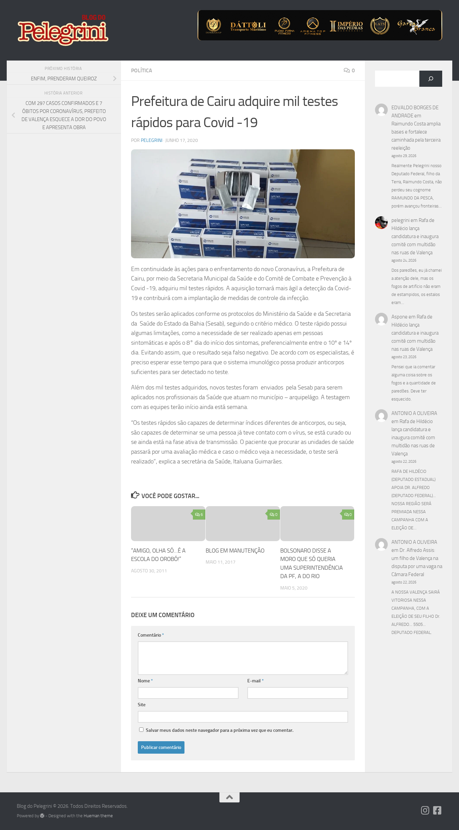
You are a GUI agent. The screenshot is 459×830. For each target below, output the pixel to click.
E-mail (255, 681)
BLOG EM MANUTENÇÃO (235, 550)
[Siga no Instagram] (425, 810)
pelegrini (151, 140)
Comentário (151, 635)
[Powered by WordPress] (42, 816)
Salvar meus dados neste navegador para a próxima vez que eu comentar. (219, 730)
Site (141, 705)
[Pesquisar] (430, 79)
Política (141, 70)
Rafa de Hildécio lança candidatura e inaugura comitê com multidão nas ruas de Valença (415, 236)
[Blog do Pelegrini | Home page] (63, 30)
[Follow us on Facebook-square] (437, 810)
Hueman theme (98, 815)
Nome (145, 681)
